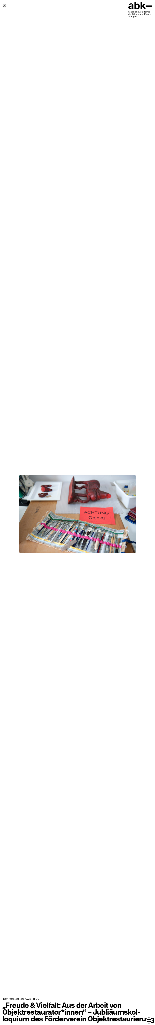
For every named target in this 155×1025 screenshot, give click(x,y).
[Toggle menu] (149, 1020)
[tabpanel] (77, 512)
